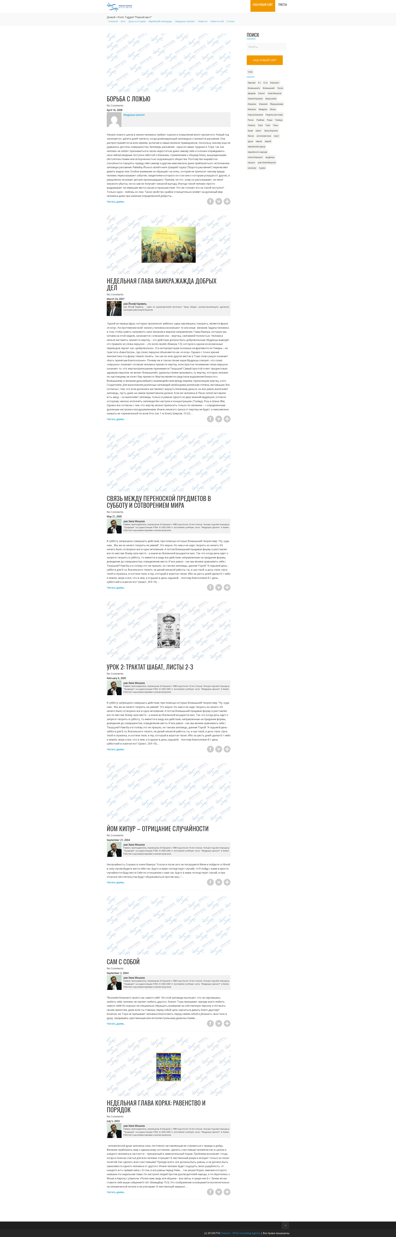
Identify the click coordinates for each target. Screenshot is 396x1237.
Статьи (230, 21)
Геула (280, 88)
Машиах (252, 109)
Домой (111, 17)
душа (250, 141)
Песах (251, 120)
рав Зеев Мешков (267, 162)
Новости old (217, 21)
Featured (113, 21)
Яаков (251, 135)
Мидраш (263, 109)
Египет (261, 93)
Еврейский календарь (160, 21)
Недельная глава (274, 114)
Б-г (259, 82)
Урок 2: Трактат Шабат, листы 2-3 (150, 666)
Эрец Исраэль (271, 130)
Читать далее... (116, 201)
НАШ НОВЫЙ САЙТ (265, 60)
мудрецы (270, 157)
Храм (250, 130)
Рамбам (260, 120)
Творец (251, 125)
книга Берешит (255, 157)
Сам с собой (123, 961)
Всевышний (269, 88)
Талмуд (278, 120)
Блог (123, 21)
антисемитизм (264, 135)
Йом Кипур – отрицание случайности (158, 828)
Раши (269, 120)
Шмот (258, 130)
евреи (259, 141)
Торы (275, 125)
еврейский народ (256, 146)
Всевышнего (254, 88)
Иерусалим (270, 98)
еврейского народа (257, 152)
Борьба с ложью (128, 98)
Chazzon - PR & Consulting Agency (240, 1233)
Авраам (251, 82)
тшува (262, 167)
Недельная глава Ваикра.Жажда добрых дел (161, 284)
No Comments (115, 105)
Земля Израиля (255, 98)
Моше (273, 109)
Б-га (265, 82)
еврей (268, 141)
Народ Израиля (255, 114)
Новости (202, 21)
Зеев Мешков (274, 93)
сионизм (252, 167)
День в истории (137, 21)
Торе (267, 125)
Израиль (252, 104)
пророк (251, 162)
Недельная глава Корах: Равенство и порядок (156, 1106)
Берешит (274, 82)
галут (276, 135)
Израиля (263, 104)
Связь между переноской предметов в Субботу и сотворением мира (159, 502)
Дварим (252, 93)
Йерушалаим (276, 104)
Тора (260, 125)
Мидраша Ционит (185, 21)
